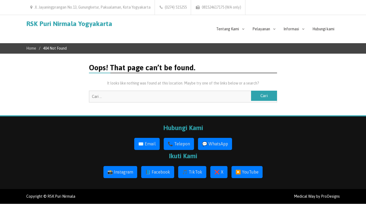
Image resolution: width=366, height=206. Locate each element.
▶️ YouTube (247, 172)
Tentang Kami (227, 29)
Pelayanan (261, 29)
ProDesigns (330, 196)
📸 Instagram (120, 172)
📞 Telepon (179, 143)
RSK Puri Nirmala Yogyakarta (69, 23)
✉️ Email (147, 143)
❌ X (218, 172)
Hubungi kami (323, 29)
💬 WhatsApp (215, 143)
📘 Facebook (157, 172)
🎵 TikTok (192, 172)
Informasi (291, 29)
